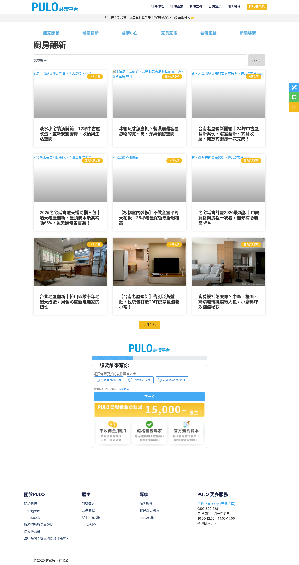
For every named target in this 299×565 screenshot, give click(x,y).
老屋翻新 (90, 33)
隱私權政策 (32, 531)
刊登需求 (88, 504)
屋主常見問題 (91, 517)
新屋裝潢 (248, 33)
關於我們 (30, 504)
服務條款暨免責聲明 (38, 524)
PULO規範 (89, 524)
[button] (149, 325)
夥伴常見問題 (149, 510)
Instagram (32, 510)
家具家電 (169, 33)
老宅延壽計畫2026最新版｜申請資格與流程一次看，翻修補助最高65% (228, 217)
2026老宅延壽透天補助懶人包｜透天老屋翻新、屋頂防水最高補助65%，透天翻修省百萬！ (70, 217)
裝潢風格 (208, 33)
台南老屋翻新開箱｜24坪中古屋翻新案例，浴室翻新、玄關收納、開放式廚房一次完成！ (228, 133)
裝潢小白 (130, 33)
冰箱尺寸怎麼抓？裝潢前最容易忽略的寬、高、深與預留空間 (149, 131)
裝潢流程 (157, 6)
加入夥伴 (234, 6)
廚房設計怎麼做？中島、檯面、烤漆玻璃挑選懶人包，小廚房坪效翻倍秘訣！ (228, 301)
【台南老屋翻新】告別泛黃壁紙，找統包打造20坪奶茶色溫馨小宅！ (149, 301)
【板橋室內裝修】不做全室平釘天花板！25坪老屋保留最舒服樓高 (149, 217)
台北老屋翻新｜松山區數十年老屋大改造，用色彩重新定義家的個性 (69, 301)
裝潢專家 (176, 6)
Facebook (32, 517)
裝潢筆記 (215, 6)
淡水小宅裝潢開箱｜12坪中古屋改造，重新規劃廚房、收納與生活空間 (70, 133)
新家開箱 (51, 33)
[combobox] (140, 60)
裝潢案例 (195, 6)
